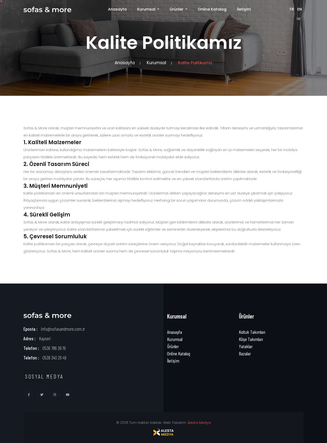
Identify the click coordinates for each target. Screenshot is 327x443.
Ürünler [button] (177, 9)
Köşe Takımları (251, 339)
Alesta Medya (199, 422)
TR (291, 9)
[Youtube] (67, 394)
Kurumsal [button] (146, 9)
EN (299, 9)
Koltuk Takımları (252, 332)
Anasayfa (117, 9)
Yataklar (246, 346)
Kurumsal (156, 63)
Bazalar (245, 353)
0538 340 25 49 (54, 357)
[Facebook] (28, 394)
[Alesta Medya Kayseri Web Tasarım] (163, 432)
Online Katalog (212, 9)
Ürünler (173, 346)
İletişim (244, 9)
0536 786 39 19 (54, 348)
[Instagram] (54, 394)
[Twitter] (41, 394)
